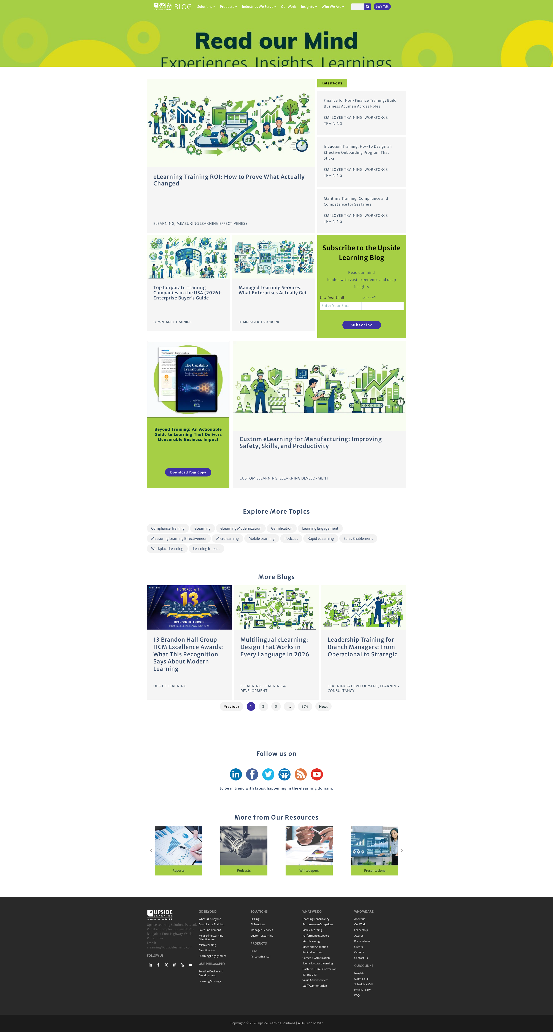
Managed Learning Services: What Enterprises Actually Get (273, 290)
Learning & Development (353, 686)
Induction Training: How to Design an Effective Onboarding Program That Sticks (358, 152)
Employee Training (343, 117)
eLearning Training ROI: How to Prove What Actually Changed (229, 180)
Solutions (204, 7)
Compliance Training (172, 322)
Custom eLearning (258, 478)
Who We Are (331, 7)
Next (323, 706)
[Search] (367, 6)
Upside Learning (169, 686)
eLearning (163, 223)
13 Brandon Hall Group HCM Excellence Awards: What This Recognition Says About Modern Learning (188, 654)
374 (305, 705)
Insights (307, 7)
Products (227, 7)
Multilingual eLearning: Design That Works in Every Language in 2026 (275, 647)
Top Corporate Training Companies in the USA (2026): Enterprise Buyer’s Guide (187, 293)
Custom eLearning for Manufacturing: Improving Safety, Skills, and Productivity (311, 442)
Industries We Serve (257, 7)
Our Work (288, 7)
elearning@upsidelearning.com (169, 947)
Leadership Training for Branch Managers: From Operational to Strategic (362, 647)
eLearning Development (304, 478)
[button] (151, 850)
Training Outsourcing (259, 322)
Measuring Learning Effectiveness (212, 223)
